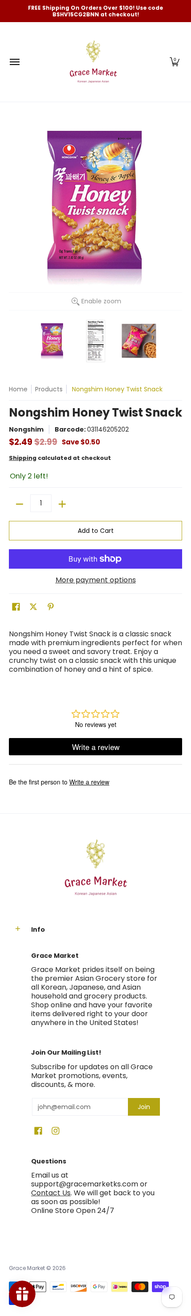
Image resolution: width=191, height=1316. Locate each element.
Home (18, 389)
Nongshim (26, 429)
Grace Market (27, 1268)
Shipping (22, 458)
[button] (174, 62)
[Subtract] (19, 504)
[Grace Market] (93, 62)
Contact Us (51, 1193)
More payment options (96, 580)
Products (49, 389)
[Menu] (14, 62)
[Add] (62, 504)
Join (144, 1106)
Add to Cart (96, 530)
